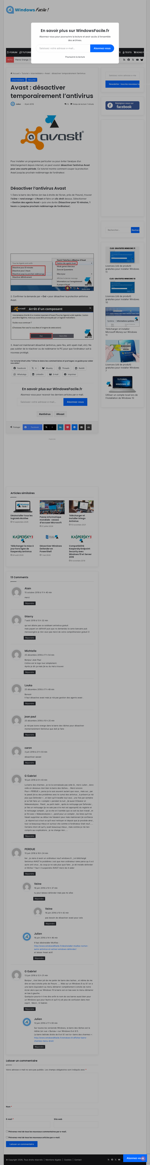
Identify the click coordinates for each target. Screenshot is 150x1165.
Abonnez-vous (102, 48)
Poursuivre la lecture (75, 57)
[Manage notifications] (143, 1158)
